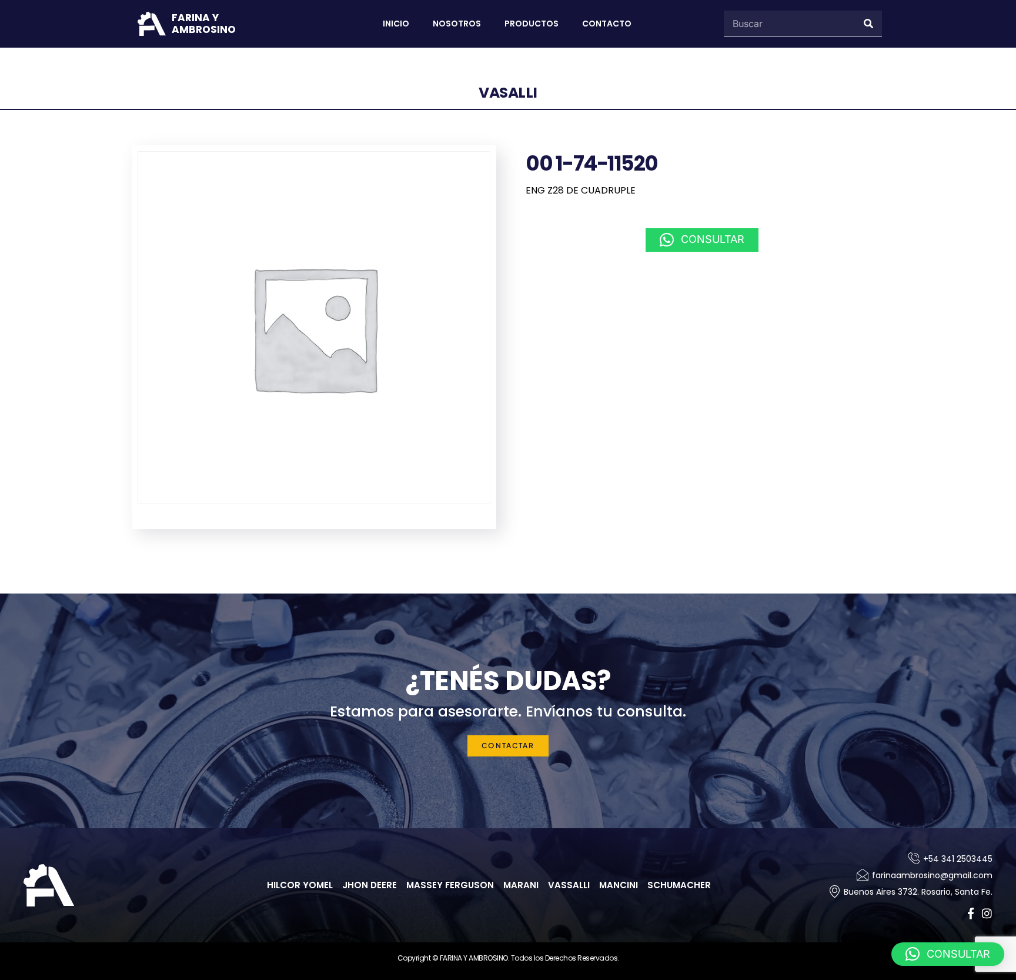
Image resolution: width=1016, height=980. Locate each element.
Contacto (606, 23)
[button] (702, 240)
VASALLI (508, 92)
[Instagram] (986, 913)
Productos (531, 23)
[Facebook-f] (970, 913)
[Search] (869, 23)
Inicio (396, 23)
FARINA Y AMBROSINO (204, 23)
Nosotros (457, 23)
